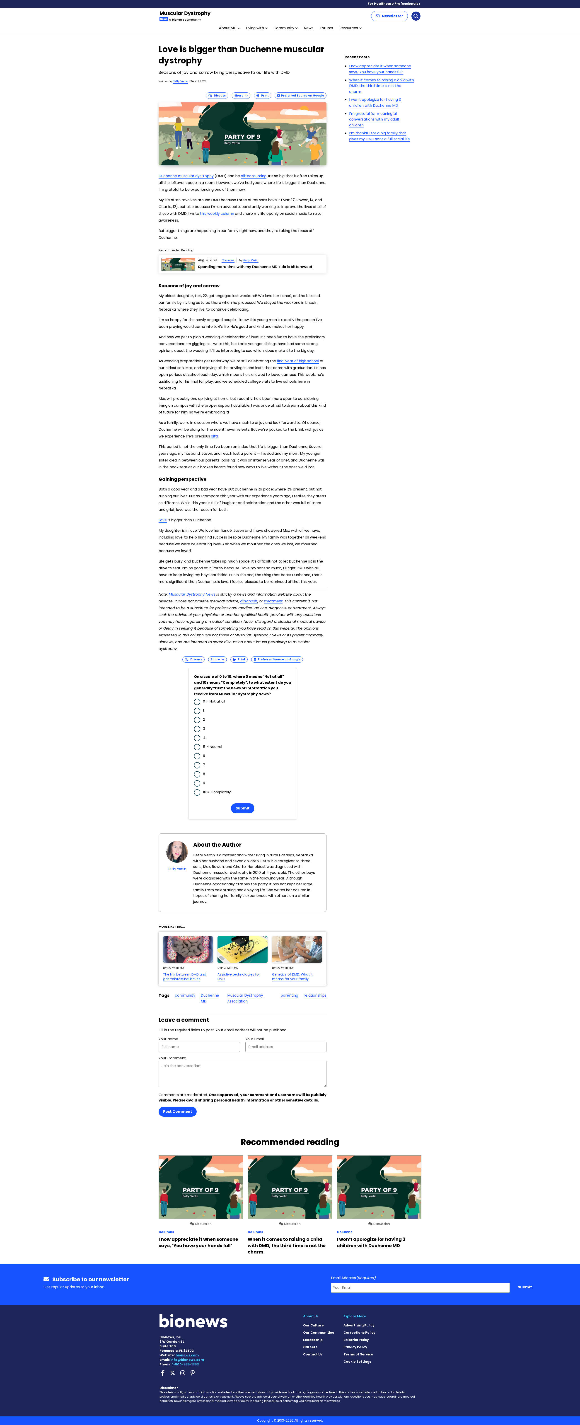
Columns (228, 260)
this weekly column (217, 213)
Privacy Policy (355, 1347)
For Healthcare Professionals (393, 3)
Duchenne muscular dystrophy (186, 176)
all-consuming (253, 176)
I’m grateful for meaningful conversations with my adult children (374, 119)
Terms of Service (358, 1354)
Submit (243, 808)
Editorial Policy (356, 1340)
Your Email (254, 1039)
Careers (310, 1347)
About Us (311, 1316)
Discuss (219, 95)
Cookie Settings (357, 1361)
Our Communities (318, 1332)
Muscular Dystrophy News (192, 594)
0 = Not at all (214, 701)
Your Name (168, 1039)
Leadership (313, 1340)
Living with (255, 28)
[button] (389, 16)
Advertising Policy (359, 1325)
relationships (315, 995)
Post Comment (177, 1111)
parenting (289, 995)
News (308, 28)
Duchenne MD (210, 998)
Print (264, 95)
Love (163, 520)
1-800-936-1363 (185, 1364)
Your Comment (172, 1058)
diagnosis (249, 601)
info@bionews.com (187, 1359)
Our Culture (313, 1325)
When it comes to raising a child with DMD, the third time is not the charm (381, 85)
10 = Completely (217, 792)
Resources (348, 28)
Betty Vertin (180, 81)
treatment (273, 601)
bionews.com (187, 1355)
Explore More (354, 1316)
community (185, 995)
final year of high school (298, 361)
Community (283, 28)
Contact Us (312, 1354)
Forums (326, 28)
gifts (215, 436)
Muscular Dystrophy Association (245, 998)
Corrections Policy (359, 1332)
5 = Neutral (212, 746)
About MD (228, 28)
